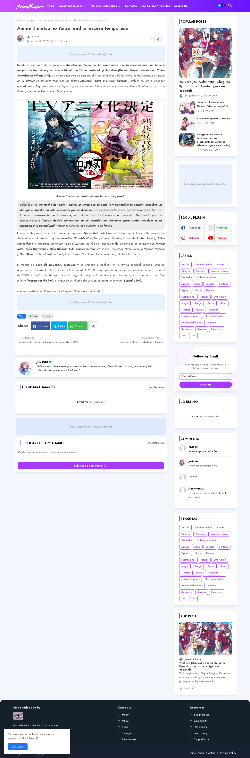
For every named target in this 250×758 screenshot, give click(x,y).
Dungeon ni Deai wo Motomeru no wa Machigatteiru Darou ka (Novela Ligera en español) (213, 140)
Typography (129, 733)
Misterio (185, 309)
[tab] (50, 6)
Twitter (61, 326)
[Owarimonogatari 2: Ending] (187, 124)
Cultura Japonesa (206, 277)
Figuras (185, 290)
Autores (185, 271)
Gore (198, 290)
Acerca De (181, 6)
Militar (223, 303)
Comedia (186, 277)
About (201, 753)
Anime (33, 316)
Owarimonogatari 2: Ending (213, 118)
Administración (203, 264)
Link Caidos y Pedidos (155, 6)
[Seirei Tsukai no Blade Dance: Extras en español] (187, 107)
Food (125, 727)
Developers (200, 727)
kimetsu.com (34, 291)
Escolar (210, 284)
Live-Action (220, 297)
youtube (222, 238)
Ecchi (197, 284)
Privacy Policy (228, 753)
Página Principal (26, 20)
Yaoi (183, 335)
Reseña (212, 322)
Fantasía (223, 284)
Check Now (28, 738)
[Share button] (93, 325)
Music (125, 721)
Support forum (202, 739)
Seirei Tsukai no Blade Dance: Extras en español (212, 104)
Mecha (210, 303)
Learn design (201, 733)
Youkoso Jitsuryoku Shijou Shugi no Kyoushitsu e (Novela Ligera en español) (204, 86)
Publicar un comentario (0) (90, 466)
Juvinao (42, 361)
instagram (194, 238)
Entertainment (129, 739)
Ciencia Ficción (219, 271)
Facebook (43, 326)
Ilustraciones (188, 297)
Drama (185, 284)
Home (50, 6)
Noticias (42, 20)
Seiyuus (201, 329)
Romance (186, 329)
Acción (185, 264)
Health (125, 715)
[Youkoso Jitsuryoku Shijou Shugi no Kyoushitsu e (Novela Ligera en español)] (205, 53)
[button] (221, 5)
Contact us (212, 753)
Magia (184, 303)
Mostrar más (156, 387)
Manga (198, 303)
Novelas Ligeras (190, 316)
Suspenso (216, 329)
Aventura (200, 271)
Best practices (201, 715)
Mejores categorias (104, 6)
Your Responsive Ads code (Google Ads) (90, 54)
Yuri (193, 335)
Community (200, 721)
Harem (210, 290)
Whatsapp (79, 326)
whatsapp (222, 228)
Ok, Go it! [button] (18, 747)
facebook (195, 228)
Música (200, 309)
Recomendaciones (70, 6)
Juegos (204, 297)
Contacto (131, 6)
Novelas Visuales (214, 316)
